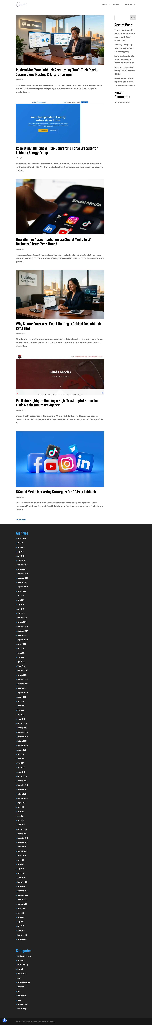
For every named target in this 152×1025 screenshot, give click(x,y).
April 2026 (20, 556)
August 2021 (21, 802)
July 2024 (20, 648)
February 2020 (22, 882)
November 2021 (22, 789)
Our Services (104, 5)
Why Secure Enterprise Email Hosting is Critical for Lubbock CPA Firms (58, 326)
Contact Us (128, 5)
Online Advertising (23, 982)
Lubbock (20, 969)
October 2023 (22, 688)
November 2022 (22, 736)
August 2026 (21, 538)
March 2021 (21, 824)
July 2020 (20, 860)
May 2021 (20, 816)
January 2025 (21, 622)
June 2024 (20, 653)
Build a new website (24, 956)
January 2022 (21, 780)
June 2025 (20, 600)
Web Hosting (21, 1009)
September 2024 (23, 639)
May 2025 (20, 604)
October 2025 (22, 582)
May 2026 (20, 551)
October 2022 (21, 741)
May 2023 (20, 710)
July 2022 (20, 754)
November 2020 (22, 842)
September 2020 (23, 851)
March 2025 (21, 613)
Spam (19, 1000)
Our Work (20, 986)
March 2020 (21, 877)
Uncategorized (22, 1004)
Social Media (21, 995)
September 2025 (23, 587)
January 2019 (21, 939)
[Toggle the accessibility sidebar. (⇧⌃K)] (5, 1020)
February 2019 (22, 935)
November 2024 (22, 631)
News (19, 978)
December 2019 (22, 891)
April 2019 (20, 926)
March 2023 (21, 719)
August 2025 (21, 591)
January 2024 (21, 675)
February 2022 (22, 776)
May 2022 (20, 763)
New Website (21, 973)
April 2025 (20, 609)
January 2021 (21, 833)
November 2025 (22, 578)
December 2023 (22, 679)
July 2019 (20, 913)
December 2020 (22, 838)
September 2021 (22, 798)
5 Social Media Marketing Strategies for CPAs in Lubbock (56, 492)
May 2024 (20, 657)
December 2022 (22, 732)
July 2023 (20, 701)
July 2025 (20, 595)
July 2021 (20, 807)
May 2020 (20, 869)
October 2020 (22, 847)
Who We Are (116, 5)
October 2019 (21, 899)
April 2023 (20, 714)
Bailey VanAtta (21, 80)
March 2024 (21, 666)
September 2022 (22, 745)
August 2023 (21, 697)
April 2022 (20, 767)
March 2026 (21, 560)
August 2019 (21, 908)
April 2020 (20, 873)
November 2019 (22, 895)
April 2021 (20, 820)
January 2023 (21, 728)
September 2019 (22, 904)
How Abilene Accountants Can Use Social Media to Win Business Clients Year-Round (54, 242)
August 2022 (21, 750)
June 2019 (20, 917)
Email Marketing (22, 964)
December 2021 (22, 785)
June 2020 (20, 864)
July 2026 (20, 543)
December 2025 (22, 573)
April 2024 (20, 661)
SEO (18, 991)
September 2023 (23, 692)
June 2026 (20, 547)
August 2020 (21, 855)
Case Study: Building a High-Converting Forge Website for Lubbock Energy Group (57, 150)
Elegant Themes (30, 1021)
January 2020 (21, 886)
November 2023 (22, 684)
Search (133, 18)
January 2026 (21, 569)
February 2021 (22, 829)
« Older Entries (21, 519)
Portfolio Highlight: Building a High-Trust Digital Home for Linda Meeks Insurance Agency (57, 403)
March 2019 (21, 930)
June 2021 (20, 811)
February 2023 (22, 723)
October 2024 (22, 635)
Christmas (20, 960)
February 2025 (22, 617)
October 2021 (21, 794)
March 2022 (21, 772)
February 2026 (22, 565)
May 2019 (20, 921)
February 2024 (22, 670)
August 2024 (21, 644)
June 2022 (20, 758)
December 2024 (22, 626)
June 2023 (20, 706)
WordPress (51, 1021)
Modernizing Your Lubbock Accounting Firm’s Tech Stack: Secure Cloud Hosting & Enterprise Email (56, 72)
